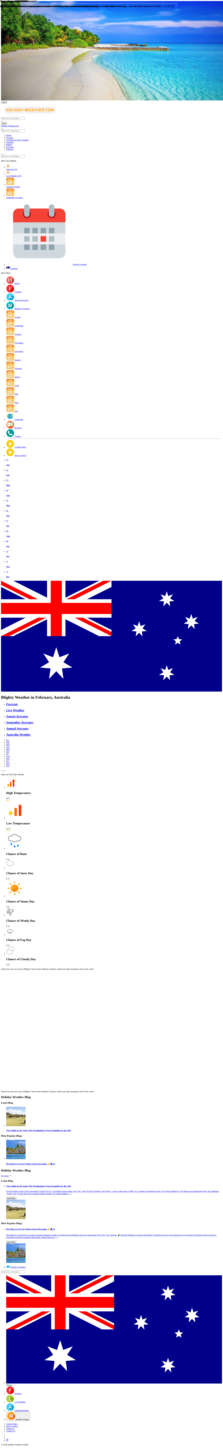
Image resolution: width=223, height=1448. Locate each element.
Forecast (12, 704)
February (10, 149)
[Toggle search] (2, 121)
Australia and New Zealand (17, 140)
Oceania (9, 138)
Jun (7, 752)
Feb (7, 742)
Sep (7, 759)
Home (8, 135)
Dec (8, 766)
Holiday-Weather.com (10, 126)
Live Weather (15, 710)
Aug (8, 756)
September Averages (19, 722)
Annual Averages (17, 728)
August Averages (17, 716)
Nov (8, 763)
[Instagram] (114, 1440)
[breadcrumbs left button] (2, 154)
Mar (8, 745)
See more (5, 1176)
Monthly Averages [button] (22, 309)
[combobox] (13, 118)
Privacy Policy (12, 1426)
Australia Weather (18, 734)
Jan (7, 740)
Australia (10, 142)
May (8, 749)
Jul (7, 754)
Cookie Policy (12, 1424)
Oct (7, 761)
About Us (10, 1429)
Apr (7, 747)
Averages (10, 147)
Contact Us (10, 1431)
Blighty (9, 145)
